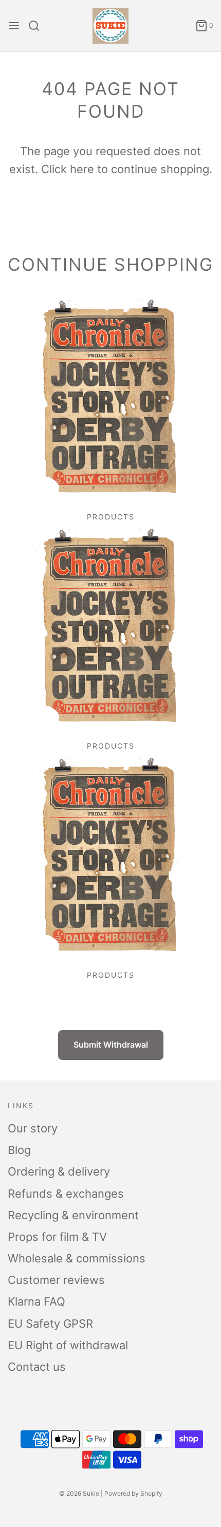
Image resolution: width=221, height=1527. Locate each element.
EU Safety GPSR (50, 1323)
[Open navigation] (14, 26)
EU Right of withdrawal (68, 1345)
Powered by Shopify (133, 1493)
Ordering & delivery (59, 1171)
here (82, 169)
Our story (33, 1128)
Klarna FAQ (36, 1301)
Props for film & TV (57, 1236)
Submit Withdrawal (110, 1044)
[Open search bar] (38, 26)
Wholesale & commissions (76, 1258)
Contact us (37, 1366)
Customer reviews (56, 1280)
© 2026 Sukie (79, 1493)
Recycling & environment (73, 1215)
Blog (19, 1150)
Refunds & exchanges (66, 1193)
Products (111, 516)
